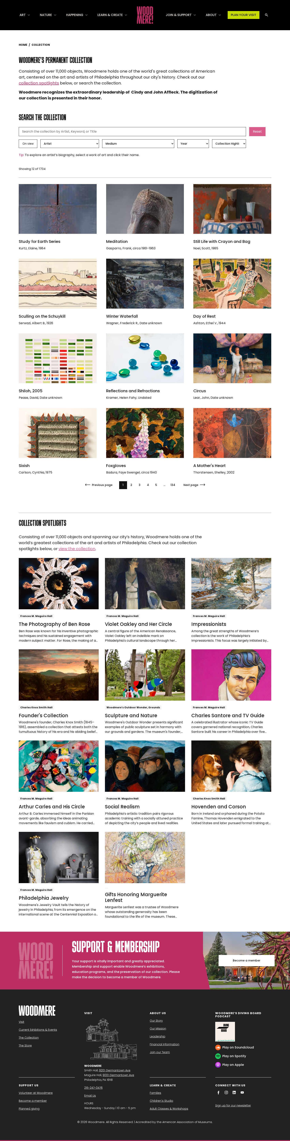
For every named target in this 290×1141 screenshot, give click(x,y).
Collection (41, 45)
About (211, 15)
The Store (25, 1045)
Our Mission (158, 1028)
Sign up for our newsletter (233, 1105)
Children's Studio (161, 1100)
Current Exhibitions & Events (38, 1029)
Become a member (246, 960)
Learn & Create (110, 15)
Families (155, 1092)
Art (23, 15)
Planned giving (29, 1108)
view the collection (77, 548)
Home (23, 45)
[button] (25, 15)
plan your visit (243, 15)
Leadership (157, 1036)
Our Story (156, 1020)
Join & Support (179, 15)
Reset (257, 131)
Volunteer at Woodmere (36, 1092)
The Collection (29, 1037)
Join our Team (160, 1052)
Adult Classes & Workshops (169, 1108)
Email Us (90, 1096)
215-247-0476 (93, 1088)
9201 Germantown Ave (114, 1070)
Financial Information (164, 1044)
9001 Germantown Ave (118, 1075)
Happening (74, 15)
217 (172, 485)
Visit (21, 1021)
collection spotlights (39, 83)
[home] (145, 15)
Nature (46, 15)
